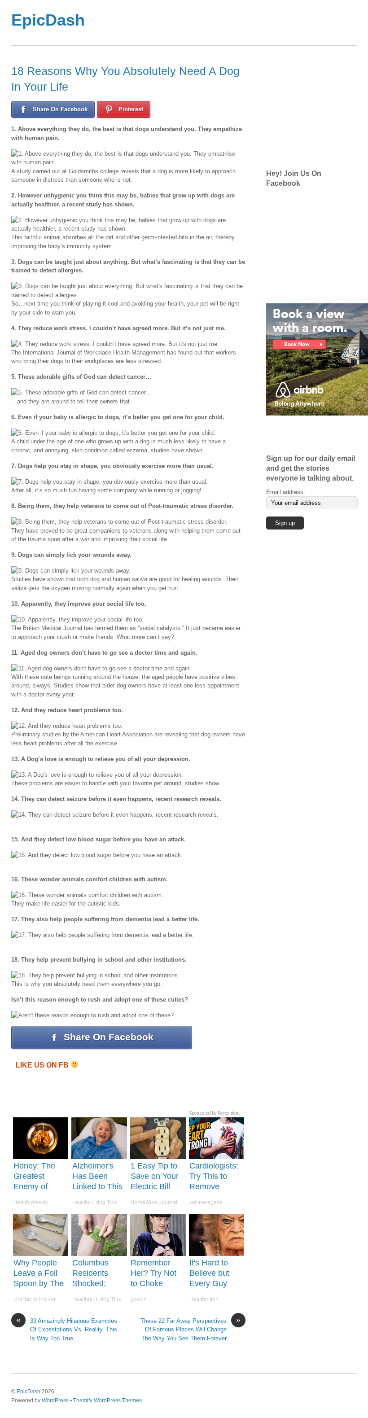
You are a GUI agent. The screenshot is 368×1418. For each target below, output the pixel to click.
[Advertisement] (317, 108)
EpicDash (28, 1391)
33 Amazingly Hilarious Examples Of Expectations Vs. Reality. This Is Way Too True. (66, 1329)
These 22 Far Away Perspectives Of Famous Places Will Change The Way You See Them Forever (190, 1329)
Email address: (285, 492)
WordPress (55, 1400)
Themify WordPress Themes (107, 1400)
